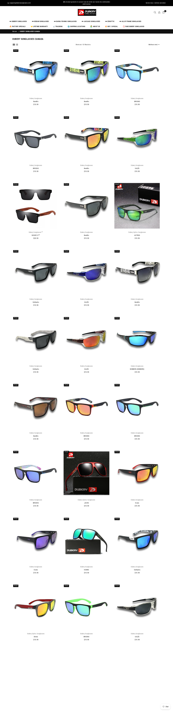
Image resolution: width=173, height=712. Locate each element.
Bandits (35, 101)
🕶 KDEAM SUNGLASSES (40, 21)
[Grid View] (13, 44)
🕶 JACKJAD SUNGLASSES (91, 21)
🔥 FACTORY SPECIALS (17, 26)
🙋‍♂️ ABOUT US (95, 26)
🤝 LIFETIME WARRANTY (39, 26)
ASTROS (137, 235)
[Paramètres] (159, 12)
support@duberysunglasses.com (20, 3)
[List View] (17, 44)
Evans (137, 503)
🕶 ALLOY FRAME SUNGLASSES (130, 21)
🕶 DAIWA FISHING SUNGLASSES (65, 21)
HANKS (86, 570)
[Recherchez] (155, 12)
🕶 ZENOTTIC (109, 21)
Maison (14, 31)
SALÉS (137, 168)
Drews (36, 637)
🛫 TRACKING (58, 26)
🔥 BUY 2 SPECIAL (111, 26)
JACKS (86, 503)
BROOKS (137, 101)
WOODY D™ (36, 235)
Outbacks (36, 302)
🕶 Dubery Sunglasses (18, 21)
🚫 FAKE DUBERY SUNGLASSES (133, 26)
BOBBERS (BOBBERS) (137, 369)
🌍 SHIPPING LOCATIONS (76, 26)
